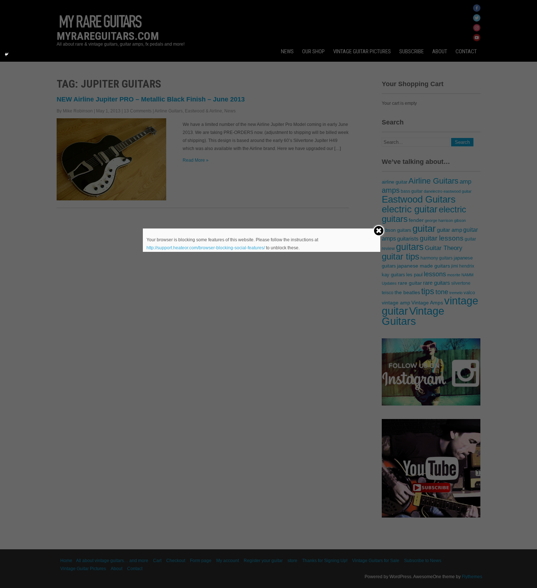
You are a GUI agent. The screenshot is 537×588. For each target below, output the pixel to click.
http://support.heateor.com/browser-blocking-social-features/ (205, 247)
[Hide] (6, 54)
